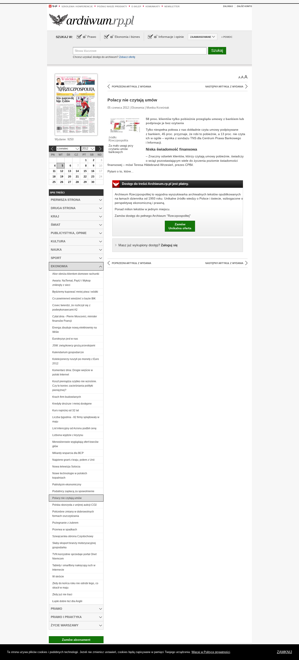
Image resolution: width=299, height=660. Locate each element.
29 (85, 182)
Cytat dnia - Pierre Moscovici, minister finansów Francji (74, 318)
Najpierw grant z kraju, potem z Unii (73, 459)
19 (61, 176)
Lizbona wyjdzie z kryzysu (67, 435)
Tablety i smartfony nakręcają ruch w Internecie (73, 567)
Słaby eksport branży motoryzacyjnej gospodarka (74, 545)
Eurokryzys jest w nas (65, 338)
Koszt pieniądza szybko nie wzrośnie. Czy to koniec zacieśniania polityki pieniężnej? (74, 386)
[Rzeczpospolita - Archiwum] (91, 20)
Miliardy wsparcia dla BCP (68, 453)
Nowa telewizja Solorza (66, 466)
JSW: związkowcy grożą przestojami (73, 345)
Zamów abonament (76, 639)
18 (54, 176)
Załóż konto (244, 6)
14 (77, 171)
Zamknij (284, 652)
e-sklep (136, 6)
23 (92, 176)
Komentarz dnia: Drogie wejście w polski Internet (72, 372)
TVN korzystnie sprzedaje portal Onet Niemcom (74, 556)
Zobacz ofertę (127, 57)
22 (85, 176)
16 (92, 171)
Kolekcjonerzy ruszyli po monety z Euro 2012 (75, 361)
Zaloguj (228, 6)
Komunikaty (153, 6)
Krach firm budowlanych (66, 396)
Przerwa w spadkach (64, 529)
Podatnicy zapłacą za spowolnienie (73, 491)
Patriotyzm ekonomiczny (66, 484)
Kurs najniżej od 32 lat (65, 410)
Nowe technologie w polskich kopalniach (69, 475)
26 (61, 182)
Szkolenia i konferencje (77, 6)
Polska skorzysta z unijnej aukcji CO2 (74, 504)
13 (69, 171)
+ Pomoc (226, 37)
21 (77, 176)
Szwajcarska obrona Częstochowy (72, 536)
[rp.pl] (53, 6)
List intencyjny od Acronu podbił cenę (74, 428)
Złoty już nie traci (62, 594)
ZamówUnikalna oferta (180, 226)
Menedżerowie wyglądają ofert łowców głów (75, 444)
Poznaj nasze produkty (112, 6)
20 (69, 176)
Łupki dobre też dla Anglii (67, 601)
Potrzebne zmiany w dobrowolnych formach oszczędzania (73, 514)
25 (54, 182)
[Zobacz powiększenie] (125, 126)
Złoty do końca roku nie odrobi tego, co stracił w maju (75, 585)
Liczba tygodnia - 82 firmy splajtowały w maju (75, 419)
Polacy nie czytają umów (67, 498)
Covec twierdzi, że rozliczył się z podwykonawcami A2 (71, 307)
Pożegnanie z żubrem (65, 522)
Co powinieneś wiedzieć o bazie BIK (74, 298)
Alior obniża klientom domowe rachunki (75, 273)
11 (54, 171)
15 (85, 171)
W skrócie (58, 576)
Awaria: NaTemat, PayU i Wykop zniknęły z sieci (71, 283)
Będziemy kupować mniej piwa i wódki (75, 291)
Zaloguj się (148, 245)
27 (69, 182)
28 (77, 182)
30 (92, 182)
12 (61, 171)
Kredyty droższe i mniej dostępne (72, 403)
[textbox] (140, 50)
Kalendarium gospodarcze (68, 352)
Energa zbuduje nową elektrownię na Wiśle (74, 329)
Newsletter (171, 6)
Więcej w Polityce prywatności (211, 652)
